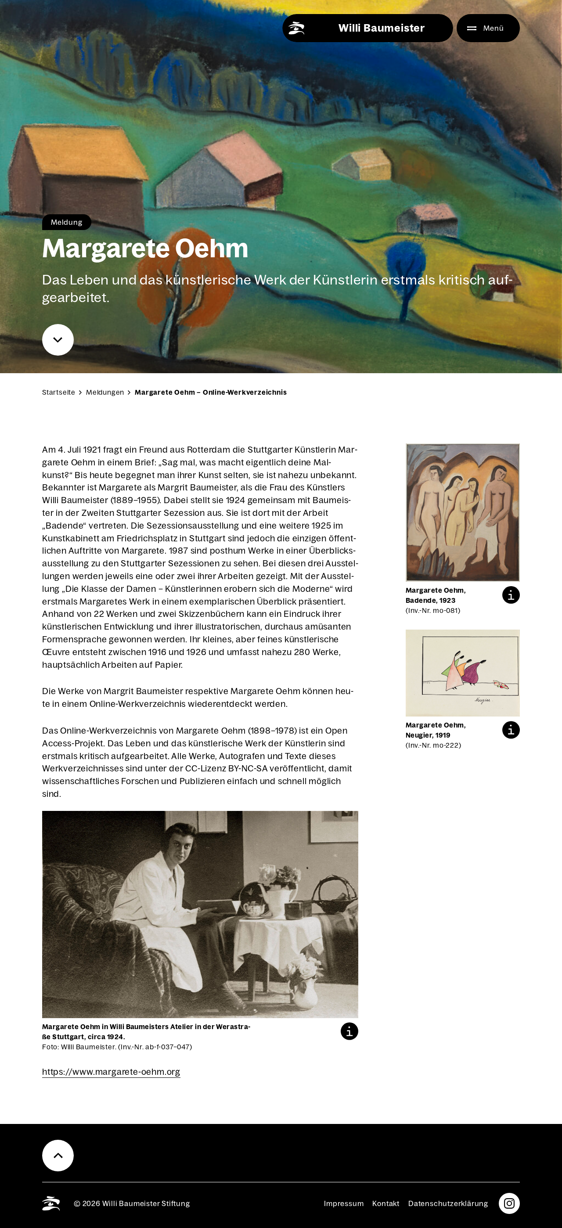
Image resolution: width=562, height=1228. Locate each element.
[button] (349, 1031)
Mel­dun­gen (105, 392)
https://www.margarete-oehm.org (111, 1071)
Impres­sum (344, 1203)
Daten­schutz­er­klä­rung (448, 1203)
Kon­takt (386, 1203)
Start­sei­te (59, 392)
